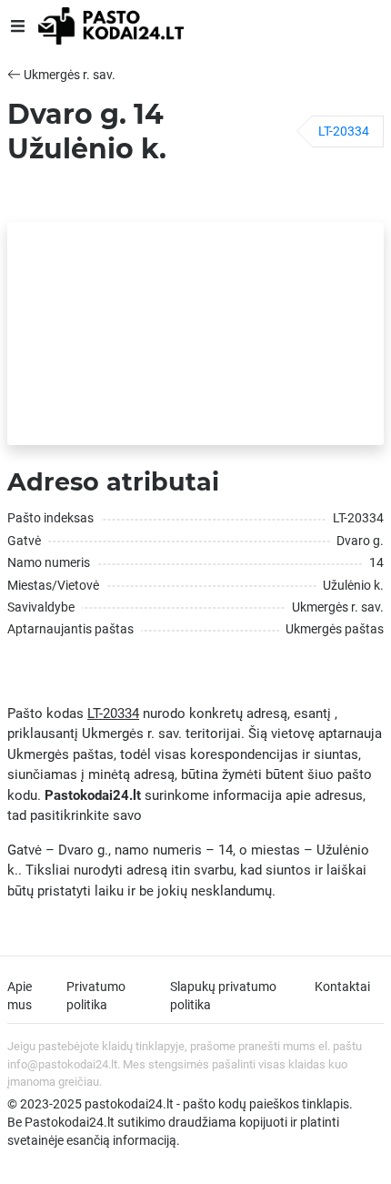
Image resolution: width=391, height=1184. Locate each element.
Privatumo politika (95, 995)
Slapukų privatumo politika (223, 995)
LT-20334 (343, 131)
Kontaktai (342, 986)
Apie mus (19, 995)
